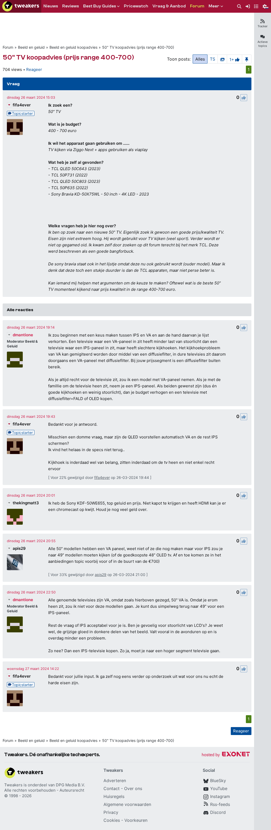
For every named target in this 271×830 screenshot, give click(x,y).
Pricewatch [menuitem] (136, 6)
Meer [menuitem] (214, 6)
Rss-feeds (220, 804)
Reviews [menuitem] (70, 6)
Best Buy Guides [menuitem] (99, 6)
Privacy (110, 812)
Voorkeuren (135, 820)
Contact (111, 788)
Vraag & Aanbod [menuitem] (169, 6)
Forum (8, 47)
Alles (200, 59)
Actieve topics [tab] (263, 44)
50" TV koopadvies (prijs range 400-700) (138, 47)
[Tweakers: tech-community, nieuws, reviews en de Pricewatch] (20, 6)
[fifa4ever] (15, 127)
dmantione (23, 334)
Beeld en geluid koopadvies (73, 47)
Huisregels (113, 796)
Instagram (220, 796)
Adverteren (114, 780)
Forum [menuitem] (197, 6)
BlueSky (218, 780)
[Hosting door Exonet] (226, 755)
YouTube (218, 788)
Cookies (111, 820)
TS (212, 59)
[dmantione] (15, 360)
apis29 (19, 548)
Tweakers (13, 784)
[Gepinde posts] (246, 59)
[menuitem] (239, 6)
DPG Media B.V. (70, 784)
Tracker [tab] (263, 26)
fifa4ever (22, 104)
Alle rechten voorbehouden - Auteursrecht (44, 790)
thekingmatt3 (26, 502)
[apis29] (15, 562)
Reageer (34, 69)
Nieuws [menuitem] (50, 6)
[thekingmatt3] (15, 517)
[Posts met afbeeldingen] (222, 59)
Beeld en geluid (31, 47)
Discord (218, 812)
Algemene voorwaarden (127, 804)
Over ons (133, 788)
